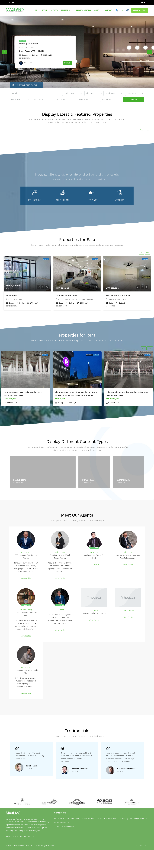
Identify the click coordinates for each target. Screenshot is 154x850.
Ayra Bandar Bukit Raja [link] (66, 295)
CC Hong (94, 610)
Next (149, 52)
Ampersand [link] (11, 295)
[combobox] (73, 93)
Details (67, 63)
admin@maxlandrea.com (66, 826)
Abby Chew (60, 552)
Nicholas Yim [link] (28, 63)
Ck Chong (60, 610)
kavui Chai (94, 552)
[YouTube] (146, 846)
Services (54, 10)
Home (36, 10)
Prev (141, 130)
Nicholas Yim (25, 552)
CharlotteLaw (128, 610)
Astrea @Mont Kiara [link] (28, 43)
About (44, 10)
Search (134, 99)
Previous (4, 52)
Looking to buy (34, 200)
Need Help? (119, 200)
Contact (108, 10)
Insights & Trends (83, 10)
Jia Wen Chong (26, 610)
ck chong (128, 552)
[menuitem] (127, 10)
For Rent (38, 354)
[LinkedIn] (141, 846)
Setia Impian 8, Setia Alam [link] (118, 295)
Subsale (45, 259)
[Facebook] (137, 846)
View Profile (26, 578)
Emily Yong (25, 667)
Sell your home (63, 200)
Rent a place (91, 200)
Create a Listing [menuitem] (139, 10)
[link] (27, 273)
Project (23, 836)
